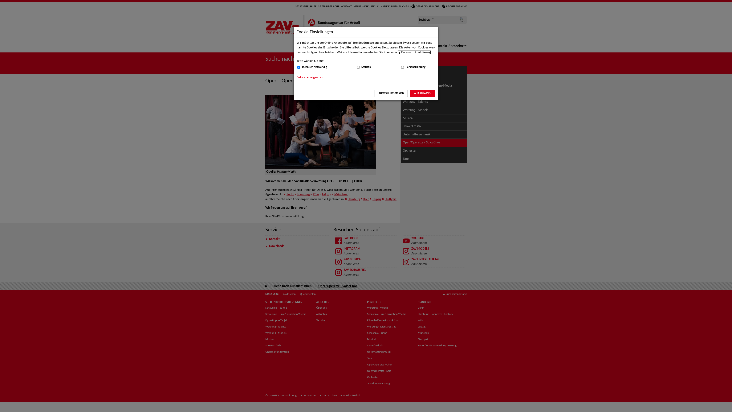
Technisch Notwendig (314, 67)
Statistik (366, 67)
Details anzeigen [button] (307, 77)
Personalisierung (415, 67)
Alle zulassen (422, 93)
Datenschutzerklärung (415, 52)
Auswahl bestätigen (391, 93)
